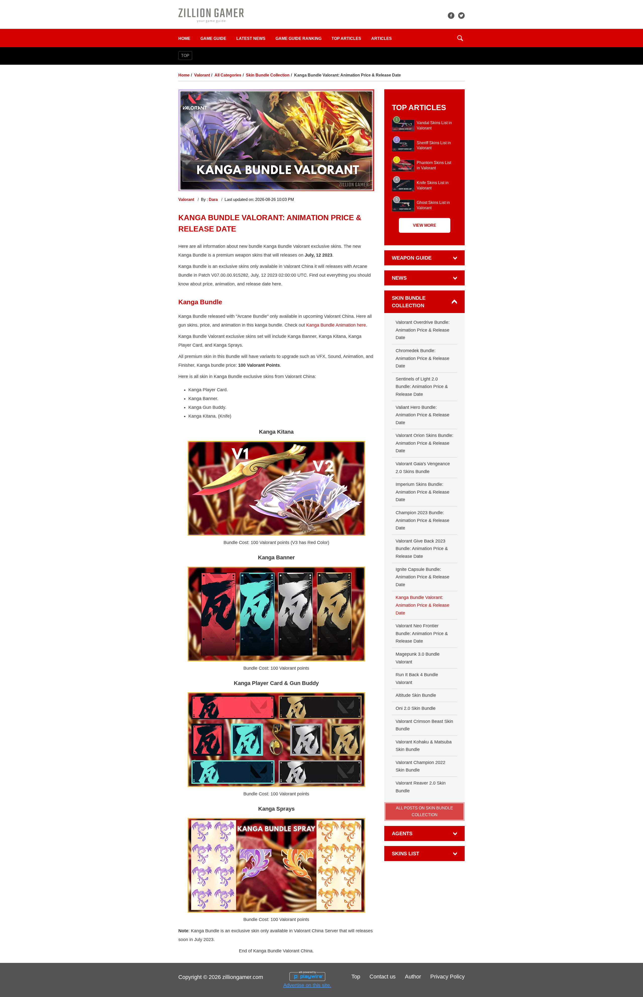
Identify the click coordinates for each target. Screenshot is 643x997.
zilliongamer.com (242, 977)
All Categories (228, 75)
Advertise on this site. (307, 985)
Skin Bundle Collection (268, 75)
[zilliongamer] (211, 15)
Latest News (250, 38)
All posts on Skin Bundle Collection (424, 811)
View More (424, 225)
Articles (381, 38)
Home (184, 38)
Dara (214, 199)
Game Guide (213, 38)
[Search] (460, 38)
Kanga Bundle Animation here (336, 325)
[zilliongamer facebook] (451, 15)
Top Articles (346, 38)
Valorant (202, 75)
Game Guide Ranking (299, 38)
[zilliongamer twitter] (461, 15)
